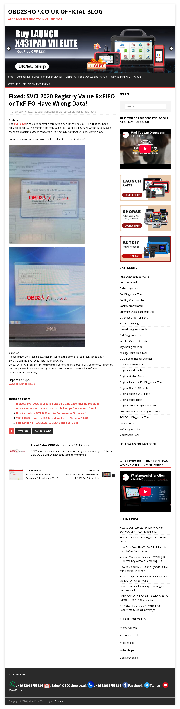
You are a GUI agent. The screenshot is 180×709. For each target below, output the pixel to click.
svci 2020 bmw (43, 431)
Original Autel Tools (131, 370)
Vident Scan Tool (129, 434)
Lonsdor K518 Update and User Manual (39, 76)
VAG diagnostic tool (131, 429)
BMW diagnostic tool (132, 288)
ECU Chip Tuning (129, 323)
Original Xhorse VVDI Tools (135, 393)
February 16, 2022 (23, 111)
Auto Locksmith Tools (132, 282)
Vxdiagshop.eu (128, 650)
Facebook (135, 686)
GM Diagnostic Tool (131, 335)
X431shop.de (127, 642)
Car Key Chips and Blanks (134, 300)
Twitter (155, 686)
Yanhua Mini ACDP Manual (126, 76)
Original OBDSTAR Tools (134, 388)
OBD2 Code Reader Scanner (136, 358)
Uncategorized (128, 423)
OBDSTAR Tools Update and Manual (86, 76)
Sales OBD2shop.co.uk (50, 111)
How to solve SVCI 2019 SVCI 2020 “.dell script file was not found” (56, 408)
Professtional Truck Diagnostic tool (140, 411)
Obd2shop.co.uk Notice (133, 364)
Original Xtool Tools (131, 399)
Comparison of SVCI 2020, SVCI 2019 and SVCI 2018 (47, 422)
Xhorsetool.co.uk (129, 635)
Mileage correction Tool (133, 352)
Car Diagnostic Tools (78, 111)
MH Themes (57, 701)
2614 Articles (81, 445)
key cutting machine (131, 347)
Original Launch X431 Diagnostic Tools (142, 382)
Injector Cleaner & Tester (134, 341)
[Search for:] (145, 107)
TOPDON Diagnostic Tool (134, 417)
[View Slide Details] (90, 49)
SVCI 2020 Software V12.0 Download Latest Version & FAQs (52, 418)
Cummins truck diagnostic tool (137, 311)
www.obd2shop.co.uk (22, 383)
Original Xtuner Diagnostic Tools (138, 405)
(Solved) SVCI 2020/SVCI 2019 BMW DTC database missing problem (57, 403)
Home (9, 76)
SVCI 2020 (23, 431)
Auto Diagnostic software (134, 276)
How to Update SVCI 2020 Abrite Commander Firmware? (51, 413)
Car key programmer (131, 305)
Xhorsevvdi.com (129, 627)
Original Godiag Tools (132, 376)
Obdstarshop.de (129, 657)
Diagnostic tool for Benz (134, 317)
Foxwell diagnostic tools (133, 329)
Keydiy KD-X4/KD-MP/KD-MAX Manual (28, 83)
